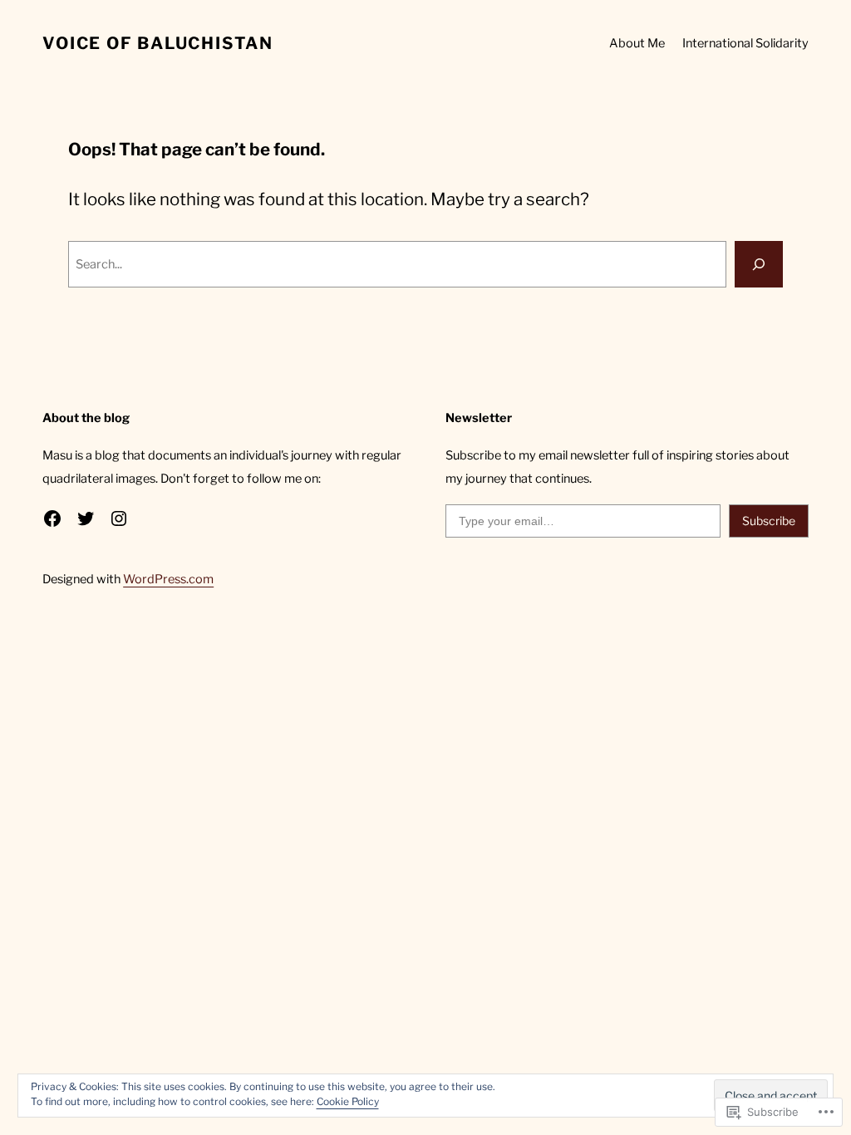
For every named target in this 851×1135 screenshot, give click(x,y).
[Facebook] (52, 518)
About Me (637, 43)
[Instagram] (119, 518)
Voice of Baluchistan (157, 43)
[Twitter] (86, 518)
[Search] (759, 264)
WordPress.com (168, 579)
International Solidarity (745, 43)
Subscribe (768, 520)
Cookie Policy (348, 1101)
